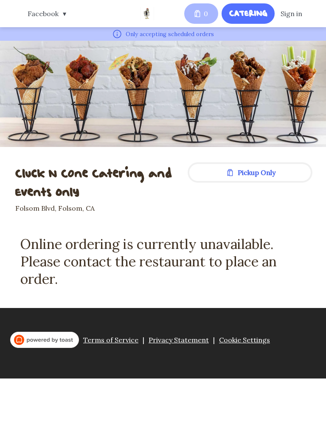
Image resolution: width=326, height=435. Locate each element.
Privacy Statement (179, 340)
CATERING (248, 13)
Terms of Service (110, 340)
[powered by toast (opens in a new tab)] (44, 340)
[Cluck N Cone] (147, 13)
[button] (49, 13)
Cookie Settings (244, 340)
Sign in (291, 13)
